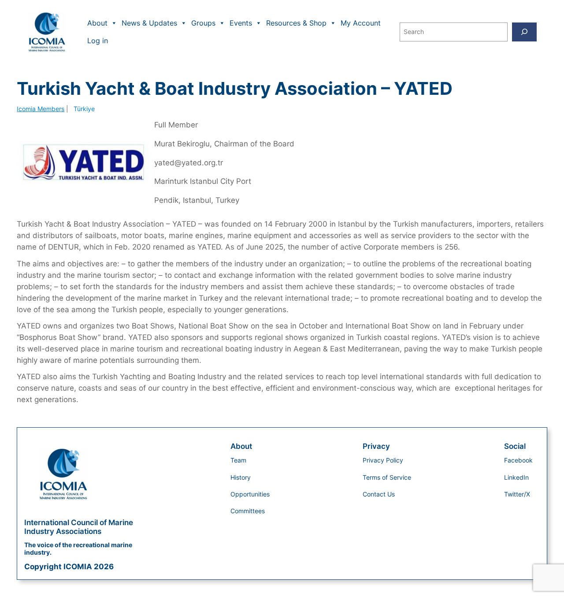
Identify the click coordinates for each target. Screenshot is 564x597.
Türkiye (84, 108)
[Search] (524, 31)
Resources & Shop (296, 23)
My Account (361, 23)
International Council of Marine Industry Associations (78, 527)
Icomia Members (40, 108)
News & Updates (149, 23)
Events (241, 23)
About (97, 23)
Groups (203, 23)
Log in (97, 40)
